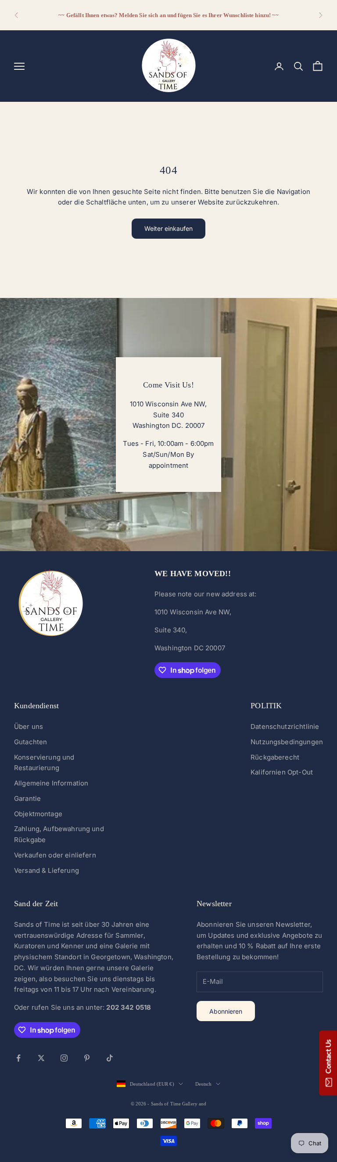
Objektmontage (38, 814)
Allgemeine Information (51, 783)
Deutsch (203, 1084)
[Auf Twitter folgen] (41, 1058)
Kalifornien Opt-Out (282, 772)
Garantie (27, 798)
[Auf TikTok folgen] (109, 1058)
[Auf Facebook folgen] (18, 1058)
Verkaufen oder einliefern (55, 855)
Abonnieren (225, 1011)
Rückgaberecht (275, 757)
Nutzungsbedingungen (287, 742)
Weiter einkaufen (168, 228)
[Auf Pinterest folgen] (86, 1058)
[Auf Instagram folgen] (64, 1058)
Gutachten (30, 742)
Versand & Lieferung (46, 870)
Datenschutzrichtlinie (285, 726)
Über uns (28, 726)
